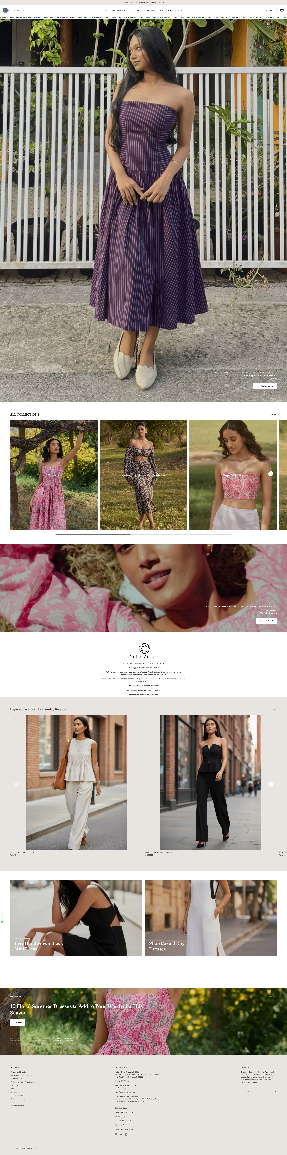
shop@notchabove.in (123, 1121)
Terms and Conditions (19, 1096)
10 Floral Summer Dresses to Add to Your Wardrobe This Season (63, 1040)
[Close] (165, 556)
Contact (14, 1092)
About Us (178, 10)
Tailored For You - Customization (23, 1082)
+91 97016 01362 (121, 1117)
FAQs (13, 1089)
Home (105, 10)
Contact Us (151, 10)
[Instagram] (148, 596)
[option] (143, 210)
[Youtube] (143, 596)
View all (273, 415)
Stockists (14, 1085)
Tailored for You (165, 10)
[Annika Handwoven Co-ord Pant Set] (211, 782)
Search (13, 1102)
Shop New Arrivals (266, 621)
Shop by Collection (136, 10)
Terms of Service (17, 1106)
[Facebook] (139, 596)
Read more (18, 1022)
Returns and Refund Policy (21, 1075)
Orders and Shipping (19, 1072)
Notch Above (20, 1148)
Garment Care (16, 1079)
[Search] (276, 10)
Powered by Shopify (31, 1148)
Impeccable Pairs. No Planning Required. (39, 709)
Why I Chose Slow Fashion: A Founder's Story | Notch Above (72, 1009)
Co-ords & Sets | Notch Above (143, 475)
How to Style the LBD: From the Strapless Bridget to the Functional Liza (41, 1042)
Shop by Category (118, 10)
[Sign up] (275, 1091)
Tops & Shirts (233, 475)
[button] (139, 395)
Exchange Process (18, 1099)
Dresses (54, 475)
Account (269, 10)
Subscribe (143, 589)
